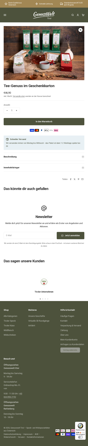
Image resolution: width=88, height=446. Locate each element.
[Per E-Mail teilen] (82, 179)
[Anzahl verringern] (7, 110)
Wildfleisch (9, 330)
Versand (21, 437)
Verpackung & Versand (70, 325)
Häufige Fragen (67, 316)
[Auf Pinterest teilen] (78, 179)
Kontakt (63, 321)
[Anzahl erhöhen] (16, 110)
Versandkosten (19, 96)
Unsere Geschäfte (36, 316)
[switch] (80, 437)
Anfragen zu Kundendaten (72, 344)
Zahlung (64, 330)
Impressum (28, 434)
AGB (36, 434)
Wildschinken (10, 335)
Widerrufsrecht (10, 437)
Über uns (64, 335)
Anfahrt (31, 325)
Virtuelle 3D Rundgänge (38, 321)
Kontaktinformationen (35, 437)
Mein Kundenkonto (68, 339)
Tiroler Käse (9, 325)
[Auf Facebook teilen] (71, 179)
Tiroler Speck (10, 321)
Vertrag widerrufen (70, 350)
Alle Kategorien (10, 316)
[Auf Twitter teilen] (75, 179)
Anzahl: (7, 105)
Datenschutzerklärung (12, 434)
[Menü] (84, 423)
